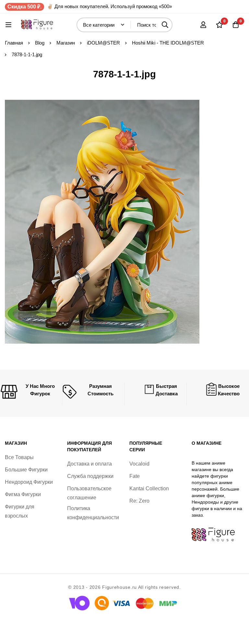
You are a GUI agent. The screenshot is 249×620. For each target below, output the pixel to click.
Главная (14, 43)
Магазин (65, 43)
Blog (39, 43)
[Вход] (203, 24)
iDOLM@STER (103, 43)
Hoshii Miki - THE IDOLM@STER (168, 43)
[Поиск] (165, 25)
